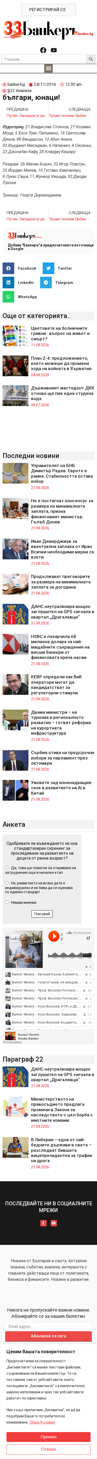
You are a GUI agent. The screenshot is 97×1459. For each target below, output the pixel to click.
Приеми (49, 1436)
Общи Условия (42, 1422)
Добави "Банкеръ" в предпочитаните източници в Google (51, 247)
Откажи (48, 1449)
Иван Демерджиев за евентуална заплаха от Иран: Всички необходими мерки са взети (62, 549)
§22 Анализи (20, 90)
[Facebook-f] (43, 1223)
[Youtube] (54, 50)
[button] (48, 68)
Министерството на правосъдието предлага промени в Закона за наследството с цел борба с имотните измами (62, 1109)
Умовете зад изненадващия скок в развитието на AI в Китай (61, 788)
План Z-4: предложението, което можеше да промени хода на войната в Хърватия (61, 363)
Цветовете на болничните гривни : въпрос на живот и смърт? (60, 333)
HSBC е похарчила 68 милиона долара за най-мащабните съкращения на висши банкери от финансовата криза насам (60, 647)
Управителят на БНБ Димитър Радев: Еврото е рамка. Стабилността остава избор (62, 473)
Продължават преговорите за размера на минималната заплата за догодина (61, 582)
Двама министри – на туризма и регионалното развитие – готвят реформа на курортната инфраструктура (61, 723)
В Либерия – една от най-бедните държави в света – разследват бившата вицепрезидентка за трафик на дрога (61, 1150)
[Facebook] (43, 50)
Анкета (14, 824)
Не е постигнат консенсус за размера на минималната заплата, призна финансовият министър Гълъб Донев (62, 511)
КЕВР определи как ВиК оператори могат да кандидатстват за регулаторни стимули (56, 684)
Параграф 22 (23, 1059)
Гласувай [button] (42, 914)
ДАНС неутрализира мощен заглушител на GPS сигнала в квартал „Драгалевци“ (62, 612)
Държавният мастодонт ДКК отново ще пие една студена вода (62, 393)
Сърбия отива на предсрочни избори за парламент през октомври (62, 758)
